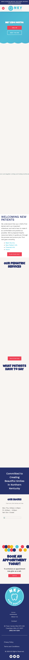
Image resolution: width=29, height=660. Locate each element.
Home (13, 612)
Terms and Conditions (11, 646)
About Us (14, 617)
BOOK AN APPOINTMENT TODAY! (14, 560)
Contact (14, 621)
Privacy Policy (8, 642)
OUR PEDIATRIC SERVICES (14, 265)
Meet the (9, 243)
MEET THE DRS (14, 32)
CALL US (14, 27)
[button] (3, 8)
